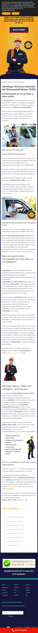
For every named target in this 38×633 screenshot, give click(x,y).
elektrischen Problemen (14, 353)
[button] (19, 30)
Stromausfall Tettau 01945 (13, 545)
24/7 (23, 500)
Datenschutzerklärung (8, 10)
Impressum (19, 627)
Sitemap (33, 627)
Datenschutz (27, 627)
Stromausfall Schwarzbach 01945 (15, 529)
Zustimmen (6, 13)
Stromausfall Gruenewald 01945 (14, 517)
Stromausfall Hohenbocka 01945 (14, 525)
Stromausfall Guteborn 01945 (13, 533)
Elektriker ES (18, 429)
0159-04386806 (10, 508)
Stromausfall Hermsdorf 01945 (14, 537)
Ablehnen (15, 13)
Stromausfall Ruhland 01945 (13, 541)
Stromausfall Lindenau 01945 (13, 521)
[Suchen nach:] (12, 612)
